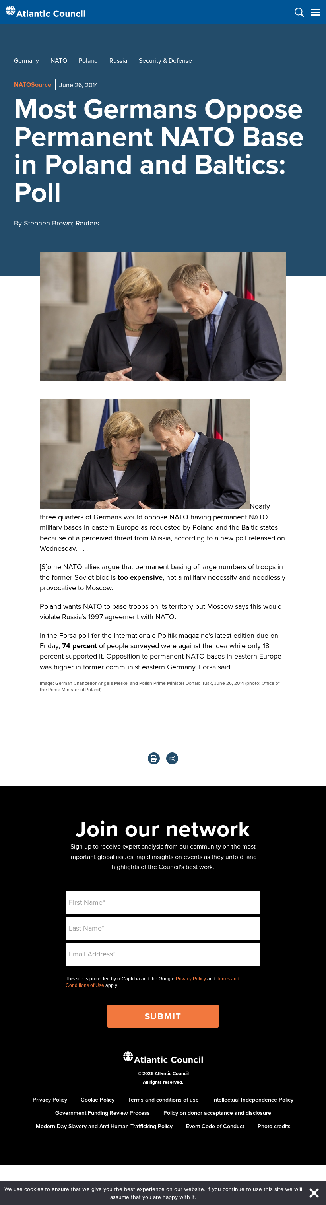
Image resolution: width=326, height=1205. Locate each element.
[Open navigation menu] (315, 12)
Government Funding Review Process (102, 1113)
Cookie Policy (97, 1100)
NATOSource (32, 84)
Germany (26, 60)
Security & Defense (165, 60)
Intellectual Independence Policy (252, 1100)
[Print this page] (154, 758)
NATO (58, 60)
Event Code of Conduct (215, 1126)
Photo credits (274, 1126)
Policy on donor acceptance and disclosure (217, 1113)
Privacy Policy (191, 978)
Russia (118, 60)
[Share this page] (172, 758)
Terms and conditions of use (163, 1100)
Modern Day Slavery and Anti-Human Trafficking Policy (104, 1126)
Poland (88, 60)
